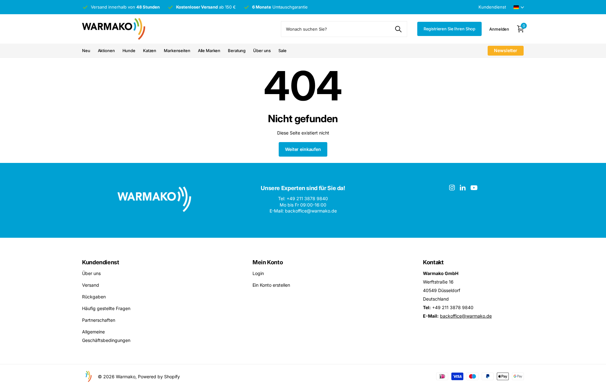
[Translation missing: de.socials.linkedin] (463, 187)
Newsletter (505, 50)
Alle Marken (209, 50)
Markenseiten (177, 50)
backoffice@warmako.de (466, 316)
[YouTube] (474, 187)
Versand (90, 285)
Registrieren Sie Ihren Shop (450, 28)
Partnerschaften (98, 320)
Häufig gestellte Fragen (106, 308)
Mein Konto (267, 262)
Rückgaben (94, 296)
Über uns (262, 50)
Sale (282, 50)
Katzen (149, 50)
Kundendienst (100, 262)
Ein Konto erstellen (271, 285)
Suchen (398, 29)
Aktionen (106, 50)
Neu (86, 50)
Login (258, 273)
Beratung (237, 50)
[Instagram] (452, 187)
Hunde (128, 50)
